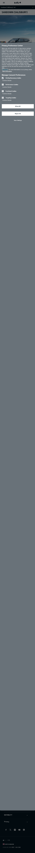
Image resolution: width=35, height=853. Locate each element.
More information (7, 71)
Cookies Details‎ (6, 80)
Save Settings (18, 120)
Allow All (17, 106)
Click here (5, 69)
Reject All (18, 113)
